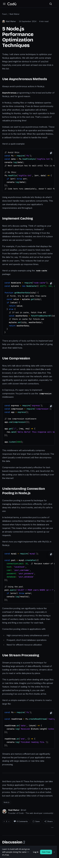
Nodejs (6, 802)
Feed (4, 14)
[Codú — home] (11, 3)
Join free (46, 852)
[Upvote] (4, 821)
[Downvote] (9, 821)
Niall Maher (15, 14)
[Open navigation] (4, 4)
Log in (35, 852)
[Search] (50, 3)
